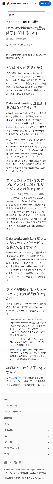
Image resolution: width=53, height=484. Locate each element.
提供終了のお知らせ (20, 377)
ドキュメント (12, 21)
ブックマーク (14, 45)
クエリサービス (17, 339)
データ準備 (15, 349)
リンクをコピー (29, 45)
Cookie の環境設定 (38, 472)
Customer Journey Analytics (18, 127)
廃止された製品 (30, 21)
